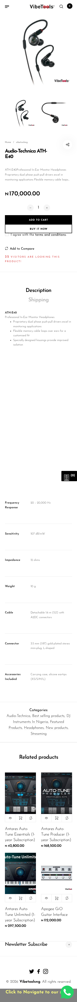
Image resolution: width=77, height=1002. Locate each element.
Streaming (39, 734)
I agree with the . (39, 234)
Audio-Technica (18, 716)
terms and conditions (50, 234)
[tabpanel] (38, 51)
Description (38, 290)
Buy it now (38, 229)
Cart (69, 6)
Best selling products (48, 716)
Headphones (34, 728)
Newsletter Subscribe (26, 944)
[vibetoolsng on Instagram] (45, 971)
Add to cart (20, 818)
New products (57, 728)
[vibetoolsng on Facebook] (38, 971)
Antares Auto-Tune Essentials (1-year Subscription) (20, 834)
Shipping (38, 300)
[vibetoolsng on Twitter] (31, 971)
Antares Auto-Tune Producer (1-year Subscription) (56, 834)
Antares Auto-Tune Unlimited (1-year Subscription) (20, 914)
